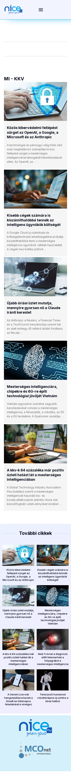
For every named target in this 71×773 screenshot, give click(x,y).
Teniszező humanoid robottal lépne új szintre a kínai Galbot (52, 698)
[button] (40, 9)
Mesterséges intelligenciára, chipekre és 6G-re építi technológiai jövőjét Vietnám (32, 391)
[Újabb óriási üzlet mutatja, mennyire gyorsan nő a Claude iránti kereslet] (35, 276)
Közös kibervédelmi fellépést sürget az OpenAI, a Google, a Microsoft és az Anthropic (32, 132)
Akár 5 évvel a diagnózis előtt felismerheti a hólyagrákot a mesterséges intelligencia (52, 659)
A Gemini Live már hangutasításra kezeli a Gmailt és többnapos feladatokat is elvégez (18, 699)
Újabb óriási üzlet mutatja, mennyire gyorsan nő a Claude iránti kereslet (33, 307)
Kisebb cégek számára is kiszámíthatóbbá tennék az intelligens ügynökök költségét (34, 220)
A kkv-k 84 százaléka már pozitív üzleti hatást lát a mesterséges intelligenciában (35, 474)
